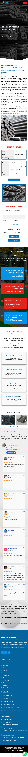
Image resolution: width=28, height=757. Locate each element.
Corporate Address (8, 728)
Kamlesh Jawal (12, 512)
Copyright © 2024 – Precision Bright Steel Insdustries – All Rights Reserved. (14, 747)
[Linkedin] (9, 652)
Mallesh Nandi (11, 475)
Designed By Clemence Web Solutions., (14, 750)
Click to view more (14, 224)
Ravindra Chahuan (13, 494)
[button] (10, 426)
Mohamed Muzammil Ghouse (15, 585)
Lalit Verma (11, 566)
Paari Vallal (11, 457)
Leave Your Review (16, 619)
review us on (10, 452)
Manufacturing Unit (8, 735)
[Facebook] (2, 652)
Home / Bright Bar (7, 36)
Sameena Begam (12, 548)
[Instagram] (5, 652)
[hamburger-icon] (25, 3)
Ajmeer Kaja (11, 530)
